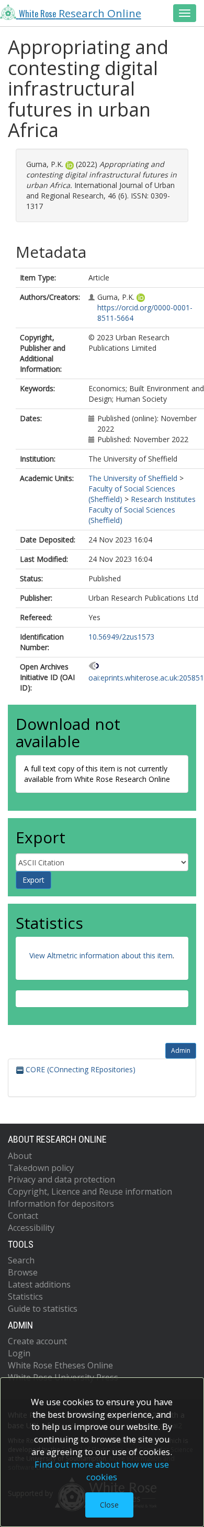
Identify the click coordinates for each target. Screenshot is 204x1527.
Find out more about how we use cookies (102, 1470)
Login (19, 1353)
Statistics (25, 1296)
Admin (180, 1050)
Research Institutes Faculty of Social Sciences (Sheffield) (142, 509)
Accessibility (31, 1227)
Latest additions (39, 1284)
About (20, 1156)
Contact (23, 1215)
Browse (23, 1272)
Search (21, 1260)
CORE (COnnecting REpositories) (79, 1069)
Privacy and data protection (61, 1179)
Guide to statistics (42, 1308)
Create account (37, 1341)
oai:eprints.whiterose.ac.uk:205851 (146, 678)
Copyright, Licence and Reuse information (90, 1191)
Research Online (80, 13)
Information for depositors (61, 1203)
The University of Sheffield (132, 478)
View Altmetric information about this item (101, 955)
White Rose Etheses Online (60, 1365)
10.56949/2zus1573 (121, 637)
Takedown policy (41, 1168)
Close (109, 1505)
